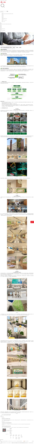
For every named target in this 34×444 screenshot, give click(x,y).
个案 (2, 15)
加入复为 (4, 21)
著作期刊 (2, 17)
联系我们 (2, 21)
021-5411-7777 (3, 0)
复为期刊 (4, 18)
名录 (3, 15)
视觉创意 (10, 432)
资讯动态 (1, 26)
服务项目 (1, 23)
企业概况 (1, 30)
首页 (0, 22)
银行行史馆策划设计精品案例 (8, 414)
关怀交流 (2, 30)
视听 (1, 45)
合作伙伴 (2, 14)
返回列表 (17, 413)
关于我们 (2, 19)
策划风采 (4, 30)
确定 (0, 440)
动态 (0, 45)
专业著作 (2, 18)
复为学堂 (6, 18)
